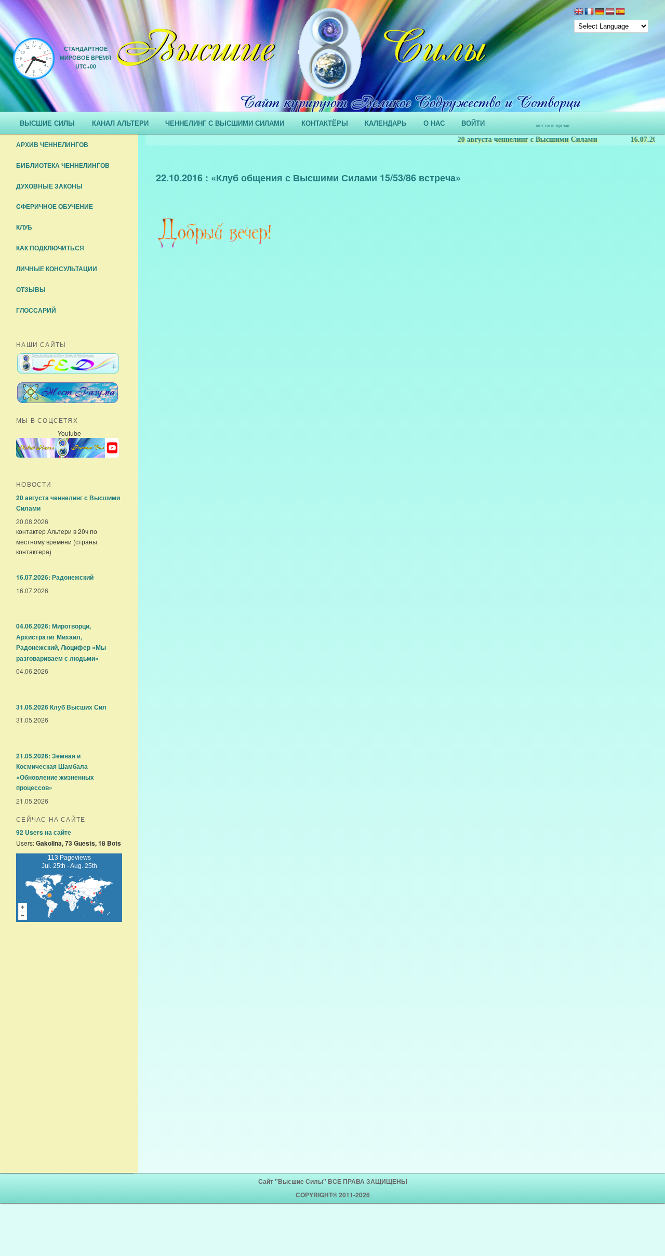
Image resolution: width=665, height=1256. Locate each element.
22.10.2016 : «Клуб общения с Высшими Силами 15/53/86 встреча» (308, 177)
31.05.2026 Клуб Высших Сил (61, 707)
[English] (578, 12)
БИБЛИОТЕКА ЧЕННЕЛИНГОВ (63, 165)
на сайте (43, 832)
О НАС (434, 123)
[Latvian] (610, 12)
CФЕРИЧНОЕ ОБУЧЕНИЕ (54, 206)
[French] (589, 12)
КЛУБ (24, 227)
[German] (599, 12)
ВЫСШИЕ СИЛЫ (47, 123)
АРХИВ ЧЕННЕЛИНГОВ (52, 144)
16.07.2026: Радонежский (55, 577)
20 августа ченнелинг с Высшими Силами (512, 139)
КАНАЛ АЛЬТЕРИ (120, 123)
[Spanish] (620, 12)
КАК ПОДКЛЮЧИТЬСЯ (50, 247)
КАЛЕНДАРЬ (385, 123)
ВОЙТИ (473, 123)
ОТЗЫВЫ (31, 289)
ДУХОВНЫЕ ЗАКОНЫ (49, 186)
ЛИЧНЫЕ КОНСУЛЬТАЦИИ (56, 268)
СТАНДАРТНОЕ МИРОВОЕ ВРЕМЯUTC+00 (85, 57)
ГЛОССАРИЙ (36, 310)
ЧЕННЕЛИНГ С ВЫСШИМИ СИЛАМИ (224, 123)
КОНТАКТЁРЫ (324, 123)
